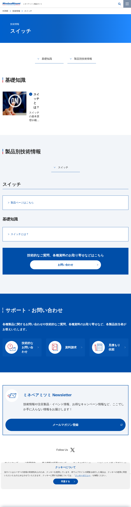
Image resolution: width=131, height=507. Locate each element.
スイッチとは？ (20, 234)
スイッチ (63, 167)
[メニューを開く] (127, 4)
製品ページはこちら (22, 202)
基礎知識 (47, 58)
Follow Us (62, 450)
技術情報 (16, 11)
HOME (5, 11)
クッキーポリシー (82, 475)
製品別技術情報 (83, 58)
